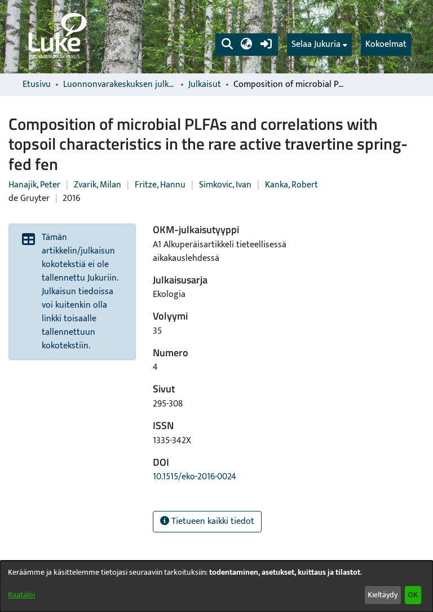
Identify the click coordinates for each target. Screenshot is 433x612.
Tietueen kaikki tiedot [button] (211, 521)
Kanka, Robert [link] (291, 185)
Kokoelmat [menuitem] (386, 44)
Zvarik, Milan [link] (97, 185)
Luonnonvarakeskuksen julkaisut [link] (119, 84)
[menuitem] (319, 44)
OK (413, 594)
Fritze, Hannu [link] (160, 185)
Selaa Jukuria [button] (316, 44)
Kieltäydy (382, 594)
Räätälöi (21, 595)
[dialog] (216, 586)
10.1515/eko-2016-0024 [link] (194, 476)
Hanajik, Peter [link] (34, 185)
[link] (56, 37)
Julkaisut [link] (204, 84)
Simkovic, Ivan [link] (225, 185)
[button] (227, 44)
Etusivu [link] (37, 84)
